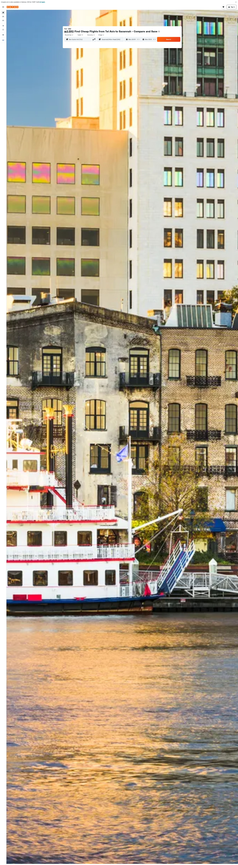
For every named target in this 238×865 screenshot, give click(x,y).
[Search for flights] (3, 12)
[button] (236, 2)
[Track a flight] (3, 29)
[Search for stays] (3, 16)
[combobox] (69, 35)
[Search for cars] (3, 20)
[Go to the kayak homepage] (12, 7)
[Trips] (3, 35)
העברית (42, 2)
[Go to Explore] (3, 26)
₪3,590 (69, 31)
